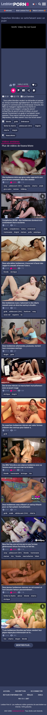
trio (30, 473)
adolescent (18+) (25, 126)
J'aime (10, 85)
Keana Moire (10, 135)
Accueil (6, 691)
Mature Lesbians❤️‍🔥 (39, 10)
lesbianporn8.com (18, 711)
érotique (14, 272)
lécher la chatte (10, 126)
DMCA (40, 695)
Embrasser (25, 121)
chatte (6, 130)
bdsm (37, 556)
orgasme (27, 186)
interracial (31, 229)
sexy (5, 186)
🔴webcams (8, 10)
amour (20, 596)
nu (22, 315)
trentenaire (8, 232)
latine (23, 229)
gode (16, 121)
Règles (30, 695)
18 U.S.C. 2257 (23, 699)
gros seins (7, 189)
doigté (14, 130)
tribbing (23, 189)
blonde (8, 121)
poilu (30, 232)
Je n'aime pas (14, 85)
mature (16, 189)
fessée (18, 556)
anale (41, 186)
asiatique (37, 232)
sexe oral (7, 315)
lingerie (38, 126)
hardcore (27, 311)
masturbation (28, 556)
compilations (15, 229)
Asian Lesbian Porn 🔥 (23, 10)
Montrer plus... (23, 645)
